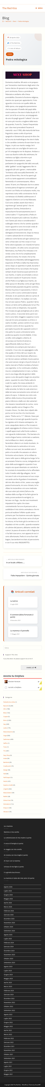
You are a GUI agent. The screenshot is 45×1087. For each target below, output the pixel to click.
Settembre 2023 (9, 963)
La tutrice (14, 601)
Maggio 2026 (8, 899)
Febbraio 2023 (9, 991)
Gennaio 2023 (9, 995)
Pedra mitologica (23, 21)
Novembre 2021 (9, 1050)
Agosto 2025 (8, 935)
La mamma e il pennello (19, 631)
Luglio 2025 (8, 939)
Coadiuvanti (7, 766)
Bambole (6, 762)
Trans (5, 747)
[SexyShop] (22, 75)
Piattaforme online (9, 702)
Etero (10, 54)
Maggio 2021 (8, 1074)
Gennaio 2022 (9, 1042)
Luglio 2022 (8, 1018)
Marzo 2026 (8, 907)
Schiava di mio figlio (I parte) (14, 867)
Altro (4, 709)
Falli (4, 774)
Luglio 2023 (8, 971)
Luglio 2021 (8, 1066)
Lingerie (5, 789)
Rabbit (5, 796)
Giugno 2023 (8, 975)
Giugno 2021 (8, 1070)
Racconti (6, 706)
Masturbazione (8, 732)
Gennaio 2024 (9, 947)
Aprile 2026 (8, 903)
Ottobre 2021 (8, 1054)
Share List (30, 668)
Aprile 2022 (8, 1030)
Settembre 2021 (9, 1058)
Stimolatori (6, 804)
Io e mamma (8, 826)
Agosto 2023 (8, 967)
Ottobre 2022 (8, 1006)
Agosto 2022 (8, 1014)
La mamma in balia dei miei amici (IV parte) (19, 878)
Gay (4, 724)
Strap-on (6, 808)
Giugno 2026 (8, 895)
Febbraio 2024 (9, 943)
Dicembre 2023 (9, 951)
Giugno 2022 (8, 1022)
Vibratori (6, 812)
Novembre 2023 (9, 955)
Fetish (5, 781)
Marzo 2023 (8, 986)
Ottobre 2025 (8, 927)
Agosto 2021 (8, 1062)
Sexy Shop (6, 755)
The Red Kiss (9, 8)
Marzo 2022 (8, 1034)
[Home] (3, 21)
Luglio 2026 (8, 891)
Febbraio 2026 (9, 911)
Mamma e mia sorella (11, 832)
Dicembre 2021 (9, 1046)
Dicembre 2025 (9, 919)
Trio (4, 751)
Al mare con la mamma (12, 861)
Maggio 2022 (8, 1026)
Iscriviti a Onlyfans (14, 687)
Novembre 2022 (9, 1002)
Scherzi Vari (6, 800)
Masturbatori (7, 793)
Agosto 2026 (8, 887)
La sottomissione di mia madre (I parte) (17, 838)
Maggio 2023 (8, 979)
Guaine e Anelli (7, 785)
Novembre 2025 (9, 923)
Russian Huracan (14, 681)
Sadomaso (6, 739)
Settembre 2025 (9, 931)
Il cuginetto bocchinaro (12, 872)
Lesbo (5, 728)
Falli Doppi (6, 777)
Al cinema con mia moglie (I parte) (16, 855)
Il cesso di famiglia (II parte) (13, 843)
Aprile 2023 (8, 982)
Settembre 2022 (9, 1010)
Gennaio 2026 (9, 915)
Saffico (5, 743)
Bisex (5, 713)
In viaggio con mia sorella (13, 849)
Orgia (5, 735)
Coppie (5, 716)
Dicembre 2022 (9, 998)
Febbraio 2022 (9, 1038)
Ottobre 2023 (8, 959)
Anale (5, 758)
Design (5, 770)
